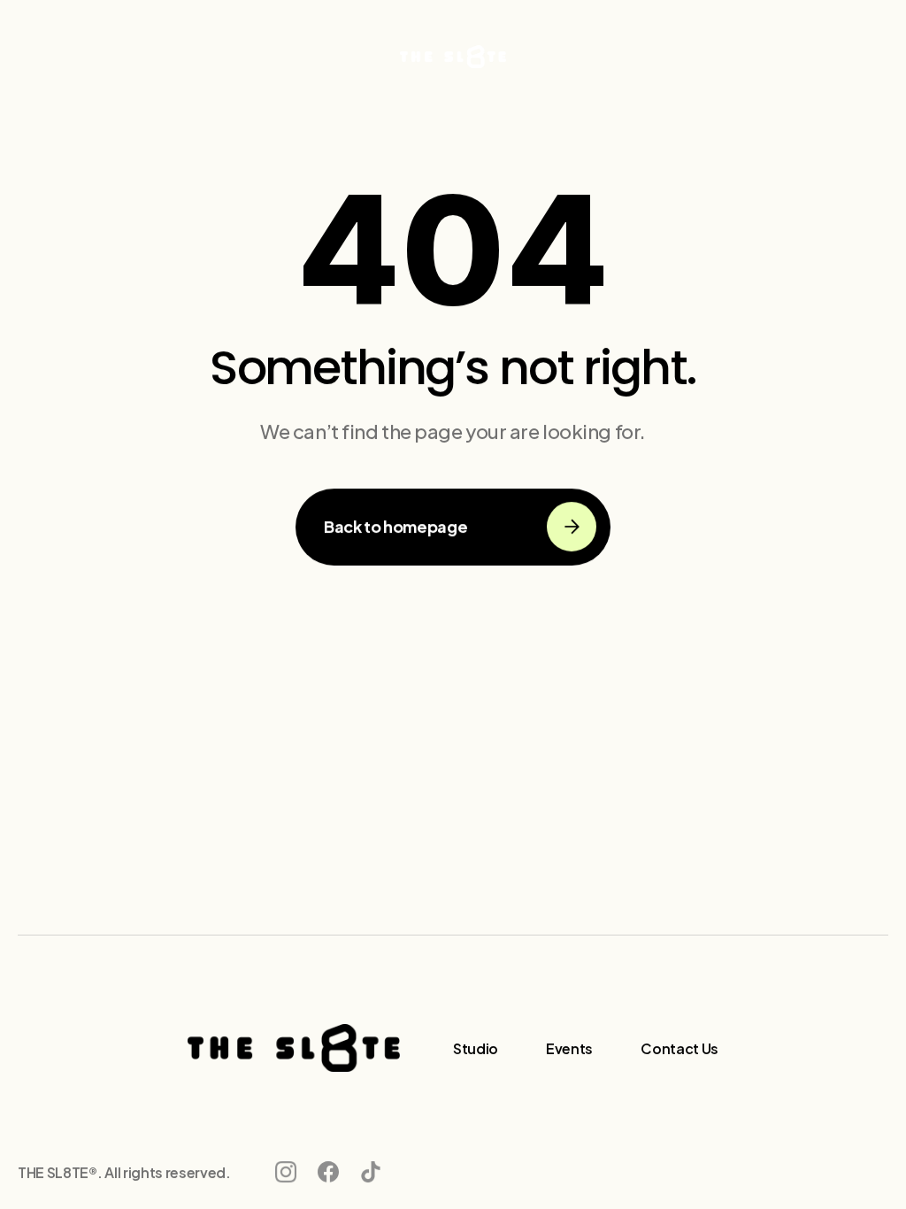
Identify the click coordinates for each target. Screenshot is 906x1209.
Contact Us (679, 1047)
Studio (475, 1047)
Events (569, 1047)
